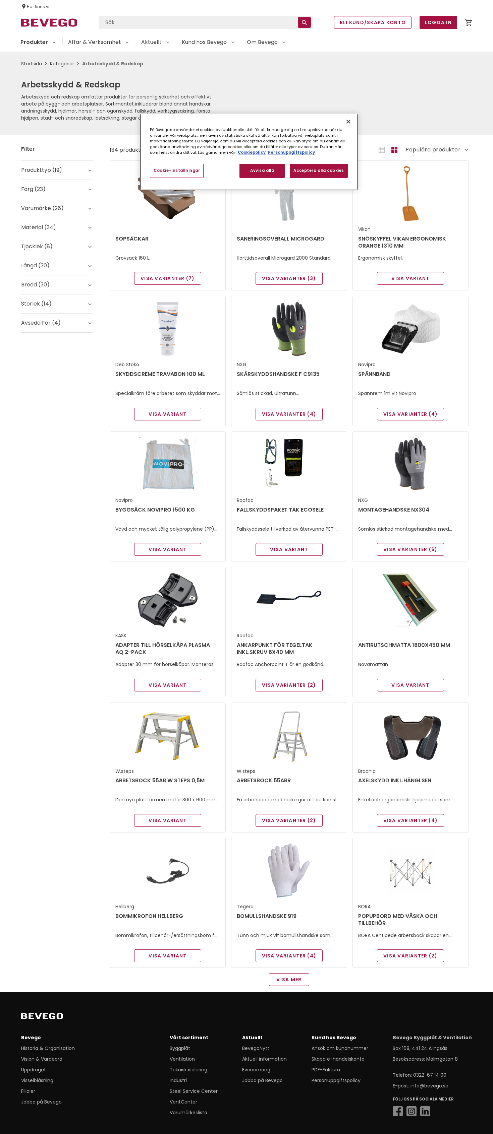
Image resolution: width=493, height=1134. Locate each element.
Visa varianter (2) (289, 685)
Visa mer (289, 979)
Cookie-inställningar (177, 170)
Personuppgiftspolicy (336, 1080)
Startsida (31, 63)
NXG (241, 364)
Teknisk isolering (188, 1069)
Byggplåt (180, 1048)
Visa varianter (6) (410, 549)
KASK (120, 635)
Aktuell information (264, 1059)
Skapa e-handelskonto (338, 1059)
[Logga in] (468, 23)
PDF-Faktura (326, 1069)
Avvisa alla (262, 170)
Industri (178, 1080)
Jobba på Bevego (41, 1101)
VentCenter (183, 1101)
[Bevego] (51, 1017)
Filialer (28, 1091)
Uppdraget (33, 1069)
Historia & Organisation (48, 1048)
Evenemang (256, 1069)
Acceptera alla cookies (318, 170)
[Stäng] (348, 121)
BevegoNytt (255, 1048)
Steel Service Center (194, 1091)
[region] (249, 152)
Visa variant (410, 278)
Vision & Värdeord (41, 1059)
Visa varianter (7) (168, 278)
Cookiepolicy (252, 152)
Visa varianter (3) (289, 278)
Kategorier (62, 63)
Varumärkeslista (188, 1112)
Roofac (245, 500)
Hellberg (124, 906)
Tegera (245, 906)
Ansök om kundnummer (340, 1048)
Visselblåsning (37, 1080)
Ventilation (182, 1059)
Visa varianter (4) (289, 414)
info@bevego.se (428, 1085)
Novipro (367, 364)
